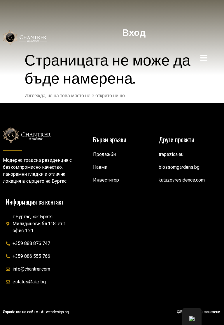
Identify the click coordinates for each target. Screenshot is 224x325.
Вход (134, 33)
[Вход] (134, 13)
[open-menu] (203, 59)
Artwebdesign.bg (55, 312)
